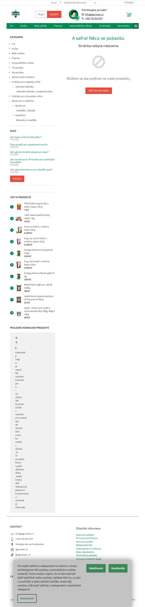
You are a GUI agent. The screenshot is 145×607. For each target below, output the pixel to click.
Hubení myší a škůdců (23, 77)
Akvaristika (18, 72)
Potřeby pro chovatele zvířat (27, 96)
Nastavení (27, 598)
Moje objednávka (85, 552)
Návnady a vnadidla (26, 120)
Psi (13, 44)
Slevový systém (84, 542)
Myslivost (20, 106)
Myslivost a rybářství (23, 101)
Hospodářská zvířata (23, 63)
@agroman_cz (23, 555)
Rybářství (20, 115)
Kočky (15, 49)
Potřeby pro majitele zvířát (26, 82)
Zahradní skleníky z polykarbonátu (34, 91)
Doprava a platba (85, 535)
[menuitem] (12, 26)
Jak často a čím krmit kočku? (25, 137)
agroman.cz (21, 549)
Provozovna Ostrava (87, 538)
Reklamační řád (84, 545)
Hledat (54, 14)
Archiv (17, 178)
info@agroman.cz (94, 14)
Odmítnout (96, 568)
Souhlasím (118, 568)
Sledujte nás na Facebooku (29, 544)
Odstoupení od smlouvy (88, 549)
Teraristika (17, 68)
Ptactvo (16, 58)
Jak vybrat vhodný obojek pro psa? (29, 152)
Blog (54, 2)
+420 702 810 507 (94, 18)
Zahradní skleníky (24, 87)
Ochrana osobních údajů (88, 559)
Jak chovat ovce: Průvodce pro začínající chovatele (32, 161)
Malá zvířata (18, 53)
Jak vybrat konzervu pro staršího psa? (31, 169)
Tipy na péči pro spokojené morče (29, 144)
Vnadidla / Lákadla (25, 110)
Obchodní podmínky (86, 555)
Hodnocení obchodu (75, 2)
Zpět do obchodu (98, 90)
